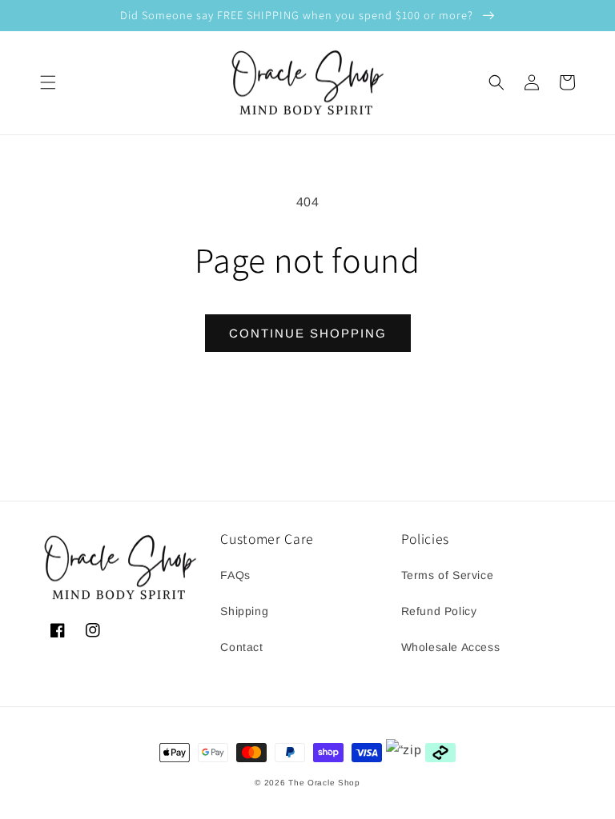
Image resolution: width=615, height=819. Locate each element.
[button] (48, 82)
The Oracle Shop (324, 782)
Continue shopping (308, 333)
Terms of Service (447, 575)
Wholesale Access (450, 647)
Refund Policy (439, 611)
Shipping (244, 611)
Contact (241, 647)
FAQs (235, 575)
